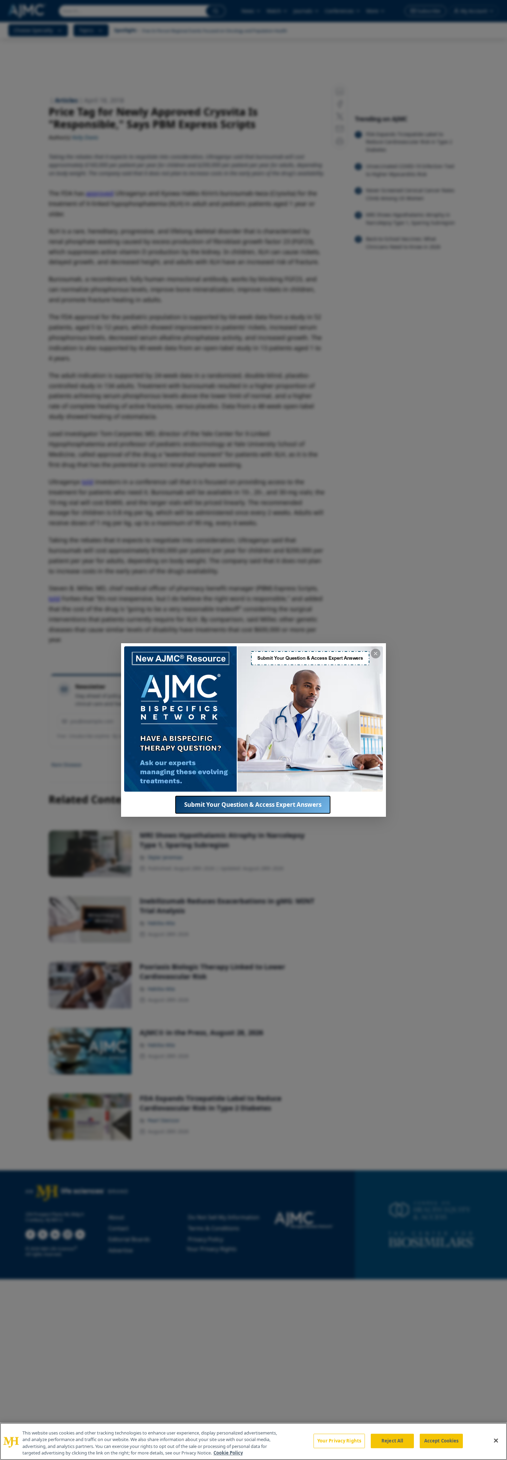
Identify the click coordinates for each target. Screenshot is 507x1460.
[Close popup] (375, 653)
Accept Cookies (441, 1441)
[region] (253, 1441)
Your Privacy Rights (339, 1441)
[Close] (496, 1440)
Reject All (392, 1441)
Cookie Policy (228, 1453)
